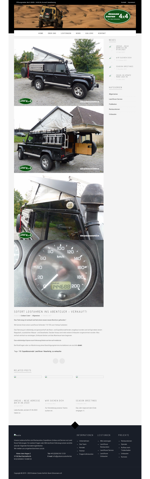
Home (40, 33)
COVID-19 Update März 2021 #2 (123, 76)
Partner (82, 451)
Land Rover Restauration (104, 445)
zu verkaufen (56, 351)
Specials (124, 444)
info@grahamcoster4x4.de (62, 456)
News (78, 33)
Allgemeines (36, 315)
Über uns (52, 33)
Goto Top (75, 425)
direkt (80, 345)
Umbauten (112, 114)
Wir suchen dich (54, 400)
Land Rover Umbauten (104, 455)
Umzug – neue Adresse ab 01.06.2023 (27, 401)
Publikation (113, 104)
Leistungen (66, 33)
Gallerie (89, 33)
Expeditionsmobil (28, 351)
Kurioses (124, 457)
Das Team (82, 444)
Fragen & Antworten (86, 454)
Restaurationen (114, 109)
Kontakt (123, 2)
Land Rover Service (115, 99)
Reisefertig (47, 351)
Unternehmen (84, 441)
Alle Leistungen (105, 441)
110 (20, 351)
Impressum (131, 2)
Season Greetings (86, 400)
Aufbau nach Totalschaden (126, 449)
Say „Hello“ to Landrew (55, 361)
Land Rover (39, 351)
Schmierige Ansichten (62, 361)
